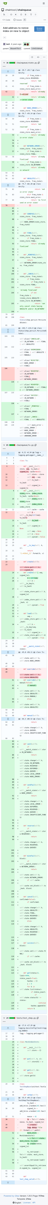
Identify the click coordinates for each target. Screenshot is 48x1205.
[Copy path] (39, 63)
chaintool (10, 10)
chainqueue (24, 10)
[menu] (44, 57)
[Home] (5, 3)
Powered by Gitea (11, 1196)
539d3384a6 (36, 48)
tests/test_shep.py (26, 1018)
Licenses (27, 1202)
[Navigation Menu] (44, 3)
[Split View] (38, 57)
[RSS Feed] (4, 15)
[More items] (45, 20)
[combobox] (32, 57)
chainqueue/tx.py (25, 445)
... (4, 37)
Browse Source (39, 29)
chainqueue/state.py (27, 63)
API (33, 1202)
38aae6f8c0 (15, 48)
